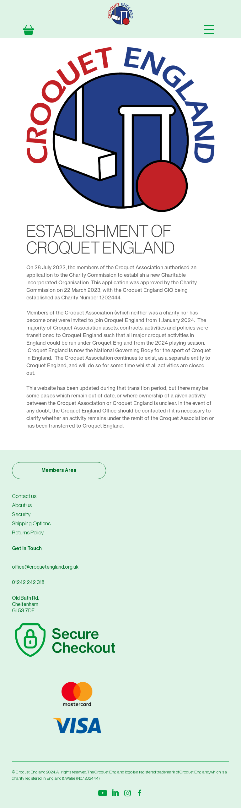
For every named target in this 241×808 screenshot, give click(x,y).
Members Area (58, 470)
